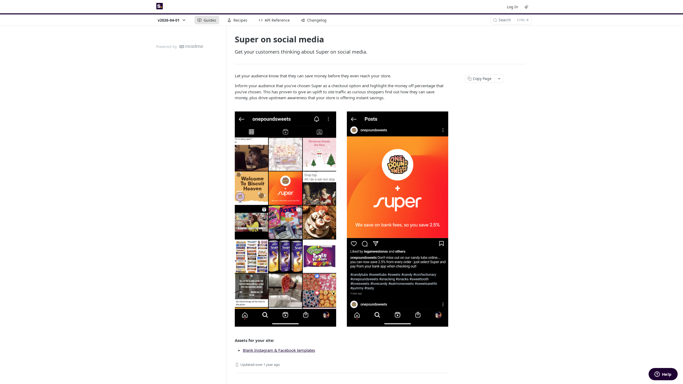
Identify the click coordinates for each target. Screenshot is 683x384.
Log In (512, 6)
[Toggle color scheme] (526, 6)
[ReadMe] (191, 47)
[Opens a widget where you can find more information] (663, 374)
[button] (341, 219)
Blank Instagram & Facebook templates (279, 350)
